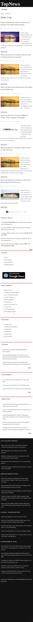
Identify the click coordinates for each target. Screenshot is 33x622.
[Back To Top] (30, 619)
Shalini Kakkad (7, 121)
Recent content (8, 336)
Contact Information (9, 297)
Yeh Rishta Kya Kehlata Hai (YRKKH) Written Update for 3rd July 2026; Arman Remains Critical (16, 561)
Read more (4, 51)
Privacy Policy (7, 307)
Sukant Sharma (7, 60)
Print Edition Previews (9, 311)
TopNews (10, 4)
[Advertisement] (16, 601)
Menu (5, 9)
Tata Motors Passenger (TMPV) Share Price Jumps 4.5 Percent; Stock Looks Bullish (16, 467)
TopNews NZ (7, 331)
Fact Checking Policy (9, 309)
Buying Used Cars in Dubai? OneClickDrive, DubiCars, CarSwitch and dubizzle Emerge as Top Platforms (14, 446)
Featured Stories (8, 262)
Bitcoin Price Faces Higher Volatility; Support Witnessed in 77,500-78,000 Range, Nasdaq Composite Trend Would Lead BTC (15, 505)
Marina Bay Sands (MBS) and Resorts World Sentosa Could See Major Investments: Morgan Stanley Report (15, 521)
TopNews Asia (7, 324)
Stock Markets (8, 260)
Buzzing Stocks (8, 334)
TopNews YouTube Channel (11, 292)
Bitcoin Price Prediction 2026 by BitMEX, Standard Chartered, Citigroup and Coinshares (16, 491)
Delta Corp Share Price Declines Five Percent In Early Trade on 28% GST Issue (15, 181)
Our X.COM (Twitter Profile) (11, 295)
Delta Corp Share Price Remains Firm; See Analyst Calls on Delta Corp (16, 88)
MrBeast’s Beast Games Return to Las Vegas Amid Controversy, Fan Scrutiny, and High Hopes (16, 535)
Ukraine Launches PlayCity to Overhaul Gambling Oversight (16, 531)
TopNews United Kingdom (11, 327)
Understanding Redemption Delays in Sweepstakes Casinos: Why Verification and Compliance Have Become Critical (16, 417)
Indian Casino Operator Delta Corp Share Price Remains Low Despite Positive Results (15, 24)
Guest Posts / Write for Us (10, 304)
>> (25, 211)
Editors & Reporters (9, 299)
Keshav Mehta (6, 28)
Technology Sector (9, 264)
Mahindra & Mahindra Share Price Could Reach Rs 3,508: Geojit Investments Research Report (15, 457)
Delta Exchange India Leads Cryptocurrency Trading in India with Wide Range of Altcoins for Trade (16, 486)
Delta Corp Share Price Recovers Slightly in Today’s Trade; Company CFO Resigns (14, 116)
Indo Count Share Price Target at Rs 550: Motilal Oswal (15, 385)
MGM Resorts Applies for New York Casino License (13, 516)
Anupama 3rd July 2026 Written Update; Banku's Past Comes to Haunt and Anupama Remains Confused (15, 572)
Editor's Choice (8, 290)
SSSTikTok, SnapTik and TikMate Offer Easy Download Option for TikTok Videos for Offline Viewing (15, 566)
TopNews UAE (7, 329)
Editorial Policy (8, 302)
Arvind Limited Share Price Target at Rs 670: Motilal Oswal (16, 388)
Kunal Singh (6, 93)
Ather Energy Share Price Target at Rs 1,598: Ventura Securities (14, 451)
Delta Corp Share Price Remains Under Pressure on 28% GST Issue (15, 149)
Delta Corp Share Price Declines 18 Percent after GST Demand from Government (16, 56)
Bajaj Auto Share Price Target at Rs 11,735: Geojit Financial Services (15, 462)
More (30, 249)
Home (2, 13)
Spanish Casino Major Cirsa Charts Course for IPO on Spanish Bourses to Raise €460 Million (16, 526)
